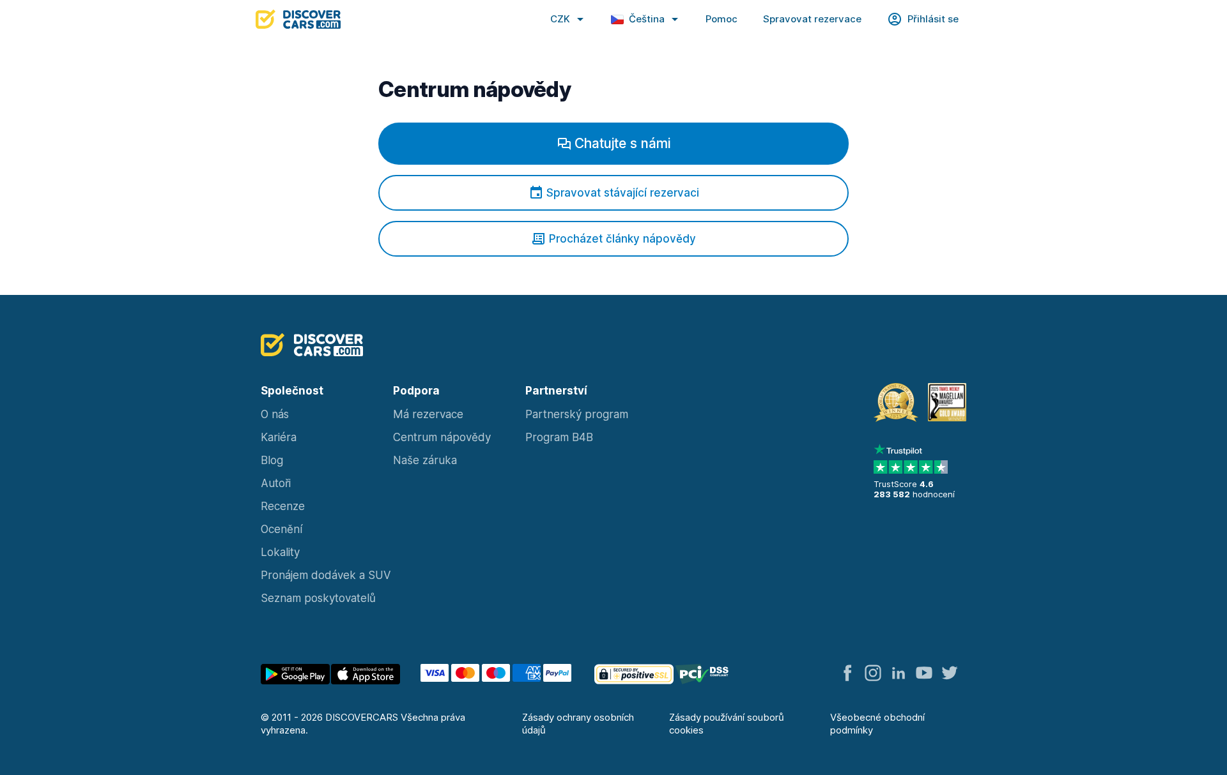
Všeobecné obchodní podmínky (877, 723)
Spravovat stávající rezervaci (622, 192)
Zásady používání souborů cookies (726, 723)
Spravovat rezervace (812, 19)
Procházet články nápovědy (622, 238)
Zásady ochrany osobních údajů (578, 723)
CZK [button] (560, 19)
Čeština (647, 19)
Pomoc (721, 19)
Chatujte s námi (622, 143)
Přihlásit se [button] (933, 19)
